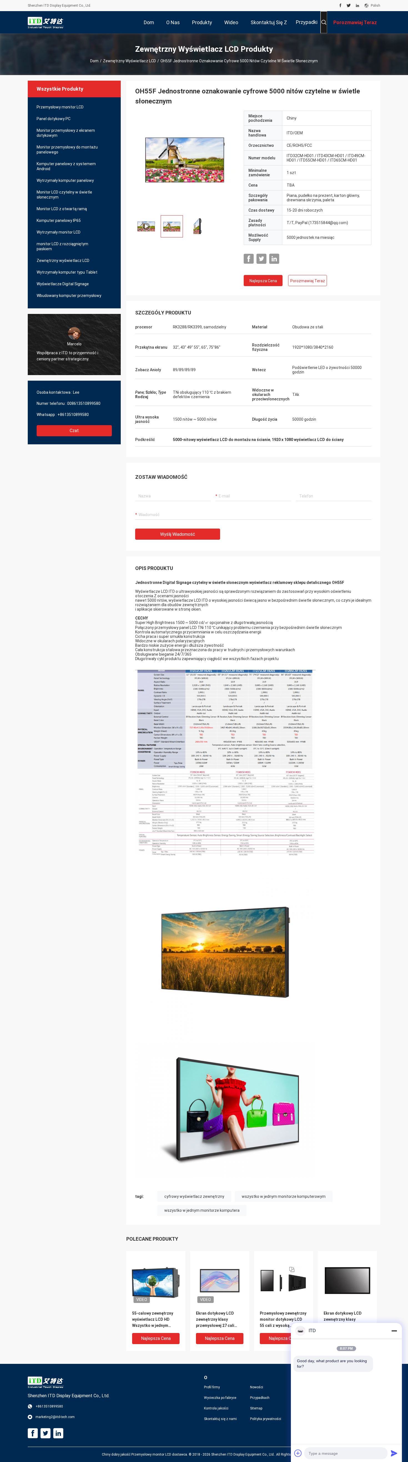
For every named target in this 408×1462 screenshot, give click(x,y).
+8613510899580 (73, 414)
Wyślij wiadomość (177, 534)
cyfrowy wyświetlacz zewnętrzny (194, 1196)
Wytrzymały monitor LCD (58, 232)
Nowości (256, 1387)
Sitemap (256, 1408)
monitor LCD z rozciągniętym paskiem (62, 246)
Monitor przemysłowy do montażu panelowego (67, 149)
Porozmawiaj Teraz (307, 281)
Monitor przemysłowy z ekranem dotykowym (66, 133)
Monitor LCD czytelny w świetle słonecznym (64, 194)
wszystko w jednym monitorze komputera (202, 1210)
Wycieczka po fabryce (220, 1398)
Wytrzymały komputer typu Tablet (67, 272)
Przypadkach (260, 1398)
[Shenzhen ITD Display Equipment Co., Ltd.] (46, 22)
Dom (94, 61)
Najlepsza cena (263, 281)
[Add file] (298, 1453)
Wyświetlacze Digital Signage (63, 284)
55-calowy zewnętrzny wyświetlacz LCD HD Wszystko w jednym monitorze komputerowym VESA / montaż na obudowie (152, 1320)
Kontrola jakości (216, 1408)
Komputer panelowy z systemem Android (66, 166)
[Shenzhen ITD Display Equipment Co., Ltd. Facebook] (340, 5)
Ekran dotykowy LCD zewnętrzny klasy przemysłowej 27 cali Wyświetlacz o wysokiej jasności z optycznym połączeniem (217, 1320)
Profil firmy (212, 1387)
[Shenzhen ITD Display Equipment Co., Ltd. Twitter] (349, 5)
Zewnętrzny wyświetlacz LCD (129, 61)
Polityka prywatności (265, 1419)
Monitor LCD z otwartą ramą (62, 209)
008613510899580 (83, 403)
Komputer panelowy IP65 (59, 220)
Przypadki (307, 22)
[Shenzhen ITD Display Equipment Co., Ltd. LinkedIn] (357, 5)
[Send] (394, 1453)
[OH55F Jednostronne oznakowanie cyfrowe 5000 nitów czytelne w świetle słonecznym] (185, 160)
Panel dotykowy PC (53, 119)
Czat (74, 430)
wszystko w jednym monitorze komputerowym (284, 1196)
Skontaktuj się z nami (220, 1419)
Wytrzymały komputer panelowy (65, 180)
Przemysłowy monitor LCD (60, 107)
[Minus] (394, 1330)
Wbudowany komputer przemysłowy (69, 295)
